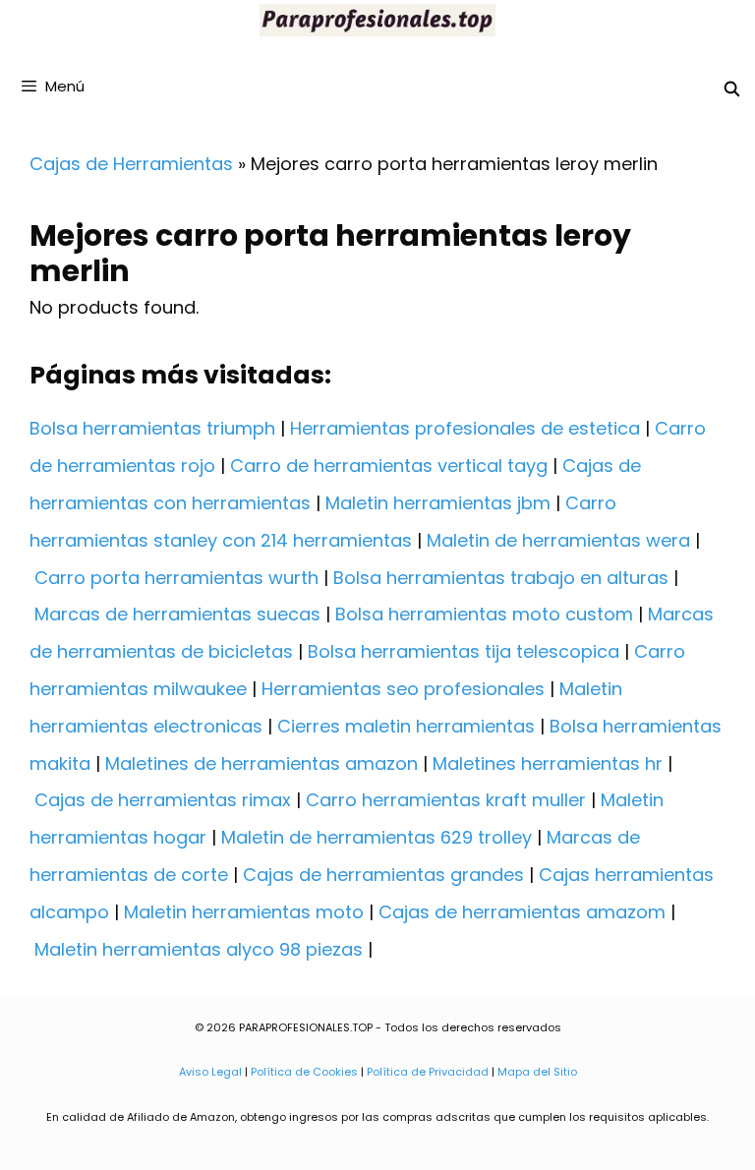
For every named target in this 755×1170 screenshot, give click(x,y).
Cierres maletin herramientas (406, 726)
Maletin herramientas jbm (438, 503)
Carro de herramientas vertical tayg (389, 465)
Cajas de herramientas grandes (383, 874)
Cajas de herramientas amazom (522, 912)
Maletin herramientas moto (244, 912)
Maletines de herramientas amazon (261, 763)
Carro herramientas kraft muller (446, 800)
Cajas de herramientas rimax (162, 800)
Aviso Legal (210, 1072)
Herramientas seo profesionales (403, 688)
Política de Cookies (304, 1072)
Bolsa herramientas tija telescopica (463, 651)
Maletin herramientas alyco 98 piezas (198, 949)
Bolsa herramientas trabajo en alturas (500, 577)
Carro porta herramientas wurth (176, 577)
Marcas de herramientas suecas (177, 614)
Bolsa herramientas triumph (152, 428)
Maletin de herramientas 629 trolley (376, 837)
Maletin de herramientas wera (558, 540)
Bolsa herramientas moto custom (484, 614)
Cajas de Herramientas (131, 163)
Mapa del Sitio (537, 1072)
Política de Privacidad (428, 1072)
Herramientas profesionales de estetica (465, 428)
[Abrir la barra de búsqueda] (732, 89)
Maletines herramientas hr (548, 763)
